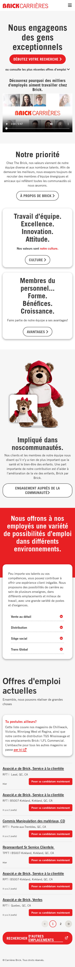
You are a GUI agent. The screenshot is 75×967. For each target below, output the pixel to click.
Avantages (36, 331)
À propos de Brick (36, 195)
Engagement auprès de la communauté (37, 490)
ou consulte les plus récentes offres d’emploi (36, 69)
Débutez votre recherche (36, 59)
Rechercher (30, 938)
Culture (36, 260)
